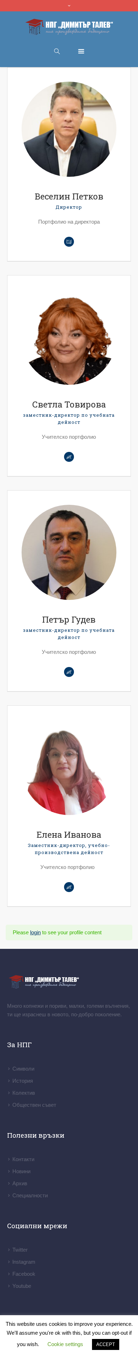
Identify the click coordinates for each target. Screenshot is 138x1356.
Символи (23, 1069)
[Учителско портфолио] (69, 887)
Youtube (21, 1286)
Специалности (30, 1195)
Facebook (23, 1274)
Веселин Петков (69, 196)
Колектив (23, 1093)
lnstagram (23, 1262)
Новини (21, 1171)
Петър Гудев (69, 619)
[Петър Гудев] (69, 552)
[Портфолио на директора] (69, 242)
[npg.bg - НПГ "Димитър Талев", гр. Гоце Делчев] (69, 27)
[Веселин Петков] (69, 129)
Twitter (20, 1250)
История (22, 1081)
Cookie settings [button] (65, 1344)
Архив (19, 1183)
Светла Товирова (69, 404)
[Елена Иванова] (69, 767)
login (35, 932)
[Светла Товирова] (69, 337)
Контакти (23, 1159)
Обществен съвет (34, 1105)
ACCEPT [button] (105, 1344)
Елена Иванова (68, 834)
